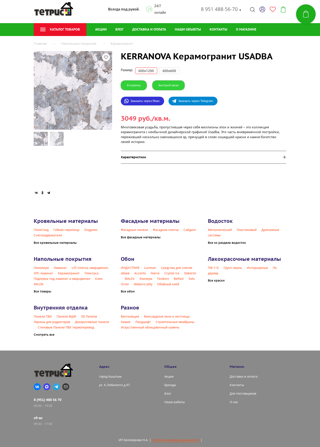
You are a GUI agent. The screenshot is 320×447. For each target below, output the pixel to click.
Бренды (170, 385)
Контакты (218, 29)
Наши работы (174, 402)
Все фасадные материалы (140, 237)
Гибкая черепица (66, 230)
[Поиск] (252, 9)
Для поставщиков (243, 393)
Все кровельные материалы (55, 243)
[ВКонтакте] (36, 192)
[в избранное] (106, 57)
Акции (101, 29)
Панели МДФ (66, 316)
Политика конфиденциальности (176, 440)
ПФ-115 (213, 268)
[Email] (65, 386)
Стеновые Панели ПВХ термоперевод (66, 327)
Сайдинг (190, 230)
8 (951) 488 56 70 (47, 399)
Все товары (42, 291)
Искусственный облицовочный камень (150, 327)
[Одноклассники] (42, 192)
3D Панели (89, 316)
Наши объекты (188, 29)
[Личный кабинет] (262, 9)
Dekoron (190, 273)
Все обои (128, 291)
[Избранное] (273, 9)
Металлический (220, 230)
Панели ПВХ (43, 316)
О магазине (246, 29)
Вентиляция (130, 316)
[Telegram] (48, 192)
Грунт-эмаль (233, 268)
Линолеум (41, 268)
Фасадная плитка (166, 230)
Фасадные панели (134, 230)
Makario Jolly (143, 284)
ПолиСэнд (41, 230)
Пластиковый (247, 230)
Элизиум (145, 279)
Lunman (150, 268)
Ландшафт (143, 322)
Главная (40, 43)
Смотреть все (44, 335)
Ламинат (60, 268)
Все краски (216, 280)
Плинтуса (91, 273)
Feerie (155, 273)
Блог (119, 29)
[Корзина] (283, 9)
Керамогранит (122, 43)
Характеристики (133, 157)
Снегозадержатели (48, 235)
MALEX (130, 279)
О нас (234, 402)
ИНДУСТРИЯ (130, 268)
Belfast (179, 279)
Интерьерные (257, 268)
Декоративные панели (92, 322)
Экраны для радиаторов (52, 322)
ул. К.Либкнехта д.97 (114, 385)
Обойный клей (168, 284)
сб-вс (38, 418)
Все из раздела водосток (227, 243)
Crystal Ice (171, 273)
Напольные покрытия (78, 43)
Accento (140, 273)
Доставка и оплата (149, 29)
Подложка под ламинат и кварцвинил (62, 279)
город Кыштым (110, 376)
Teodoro (163, 279)
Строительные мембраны (175, 322)
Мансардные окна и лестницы (167, 316)
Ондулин (91, 230)
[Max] (46, 386)
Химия (125, 322)
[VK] (37, 386)
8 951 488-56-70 (221, 9)
